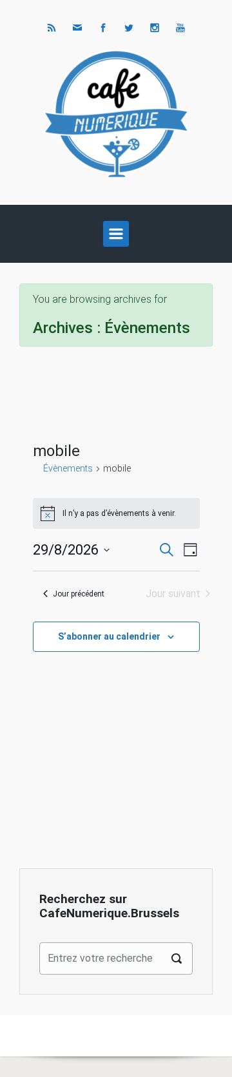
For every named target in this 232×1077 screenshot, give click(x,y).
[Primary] (116, 233)
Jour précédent (78, 593)
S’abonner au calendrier (109, 636)
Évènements (68, 468)
